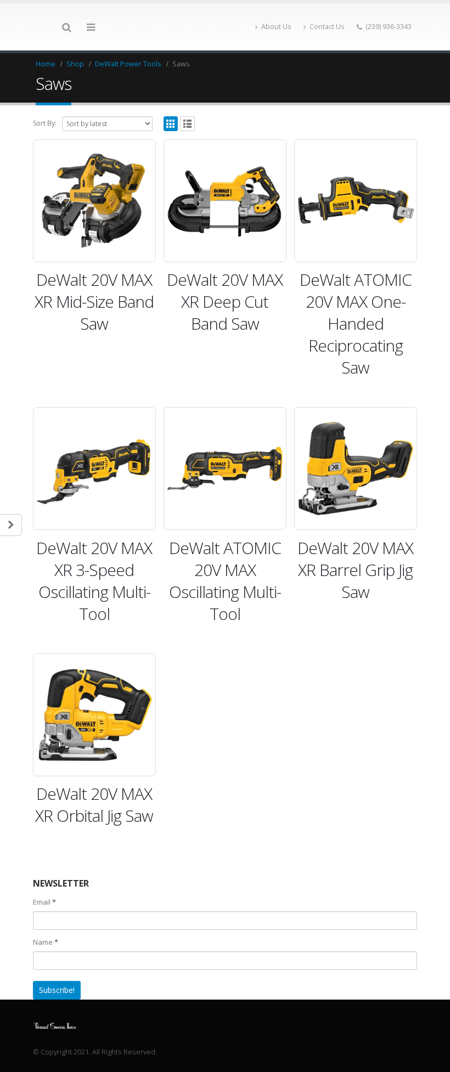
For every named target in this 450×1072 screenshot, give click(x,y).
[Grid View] (171, 123)
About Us (276, 26)
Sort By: (45, 123)
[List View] (187, 123)
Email (44, 902)
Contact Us (327, 26)
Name (45, 942)
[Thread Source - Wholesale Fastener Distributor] (55, 1025)
